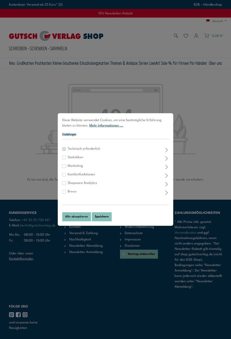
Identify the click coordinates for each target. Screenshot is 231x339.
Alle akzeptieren (76, 216)
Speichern (102, 216)
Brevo (72, 191)
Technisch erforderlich (84, 149)
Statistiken (75, 157)
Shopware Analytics (82, 183)
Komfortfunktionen (81, 174)
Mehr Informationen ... (106, 125)
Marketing (75, 166)
